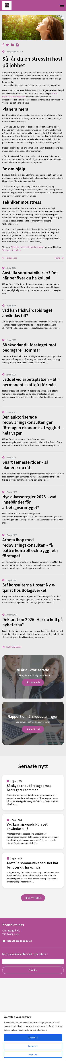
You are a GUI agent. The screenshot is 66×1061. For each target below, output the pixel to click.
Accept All (33, 1037)
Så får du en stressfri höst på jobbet (27, 247)
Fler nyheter (33, 897)
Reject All (33, 1054)
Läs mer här (33, 682)
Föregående (11, 257)
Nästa (58, 257)
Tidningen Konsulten (11, 250)
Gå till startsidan (13, 647)
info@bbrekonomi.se (19, 941)
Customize (33, 1046)
